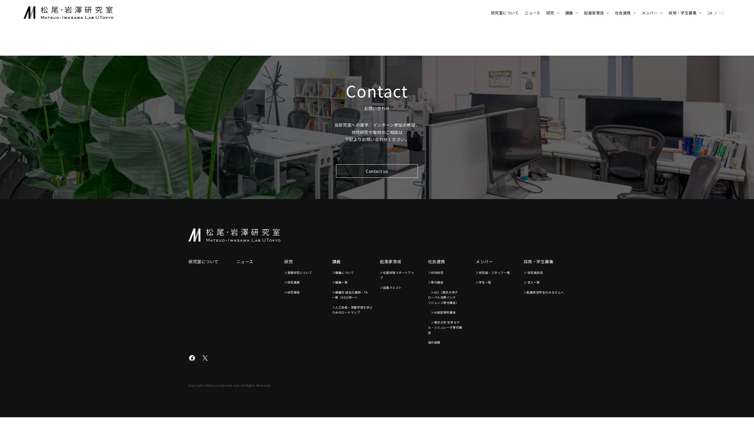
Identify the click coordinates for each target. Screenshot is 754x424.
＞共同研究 (436, 272)
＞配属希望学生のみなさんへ (544, 292)
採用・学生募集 (683, 13)
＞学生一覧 (483, 282)
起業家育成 (594, 13)
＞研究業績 (292, 282)
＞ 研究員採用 (533, 272)
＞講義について (343, 272)
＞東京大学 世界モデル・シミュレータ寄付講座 (445, 327)
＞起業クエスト (391, 287)
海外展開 (434, 342)
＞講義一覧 (340, 282)
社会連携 (623, 13)
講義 (569, 13)
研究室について (505, 13)
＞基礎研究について (298, 272)
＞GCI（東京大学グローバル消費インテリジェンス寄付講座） (443, 297)
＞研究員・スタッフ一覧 (493, 272)
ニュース (532, 13)
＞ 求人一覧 (532, 282)
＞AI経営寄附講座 (442, 312)
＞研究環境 (292, 292)
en (722, 13)
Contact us (377, 171)
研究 (550, 13)
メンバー (650, 13)
